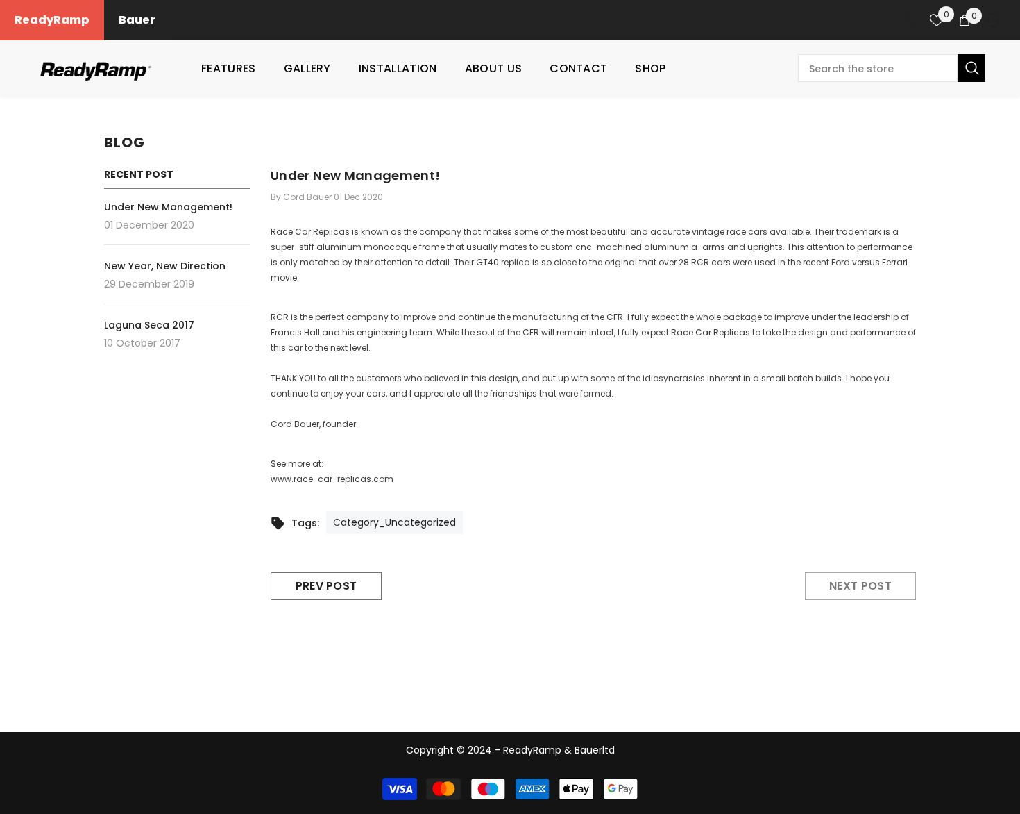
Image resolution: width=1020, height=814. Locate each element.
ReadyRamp (52, 20)
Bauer (137, 20)
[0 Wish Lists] (937, 20)
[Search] (891, 68)
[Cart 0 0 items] (964, 20)
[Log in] (909, 20)
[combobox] (878, 68)
